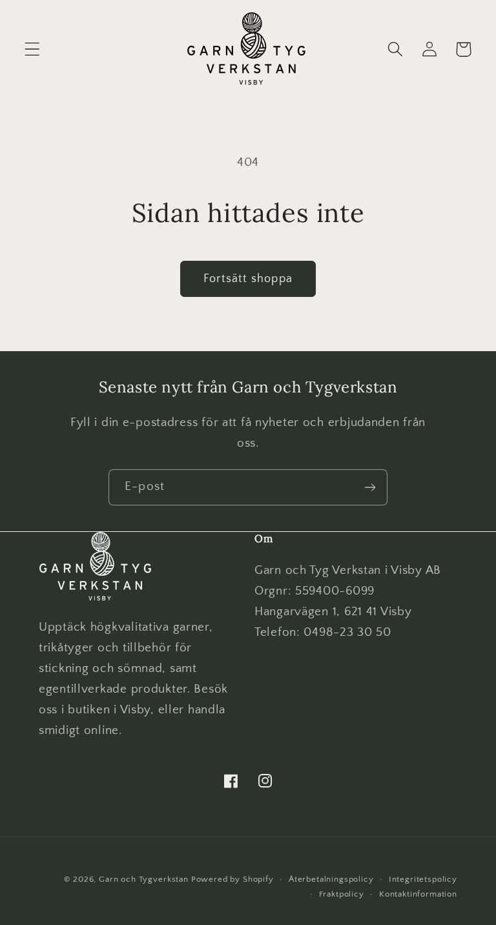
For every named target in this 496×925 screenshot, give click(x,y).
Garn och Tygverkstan (144, 879)
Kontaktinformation (418, 894)
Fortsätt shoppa (248, 278)
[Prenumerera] (370, 487)
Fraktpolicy (341, 894)
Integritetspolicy (423, 879)
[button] (33, 49)
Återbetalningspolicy (331, 879)
